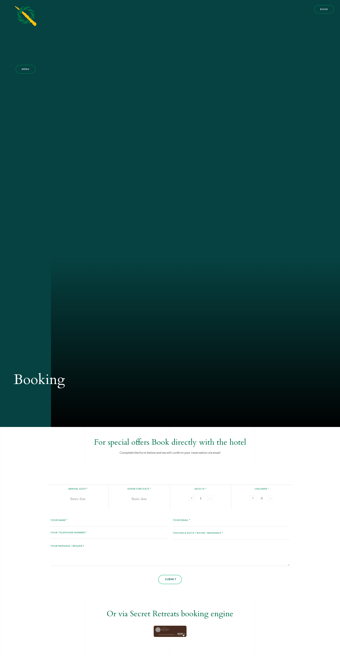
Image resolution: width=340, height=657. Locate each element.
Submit (170, 579)
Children (262, 488)
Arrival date (78, 488)
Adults (200, 488)
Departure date (139, 488)
